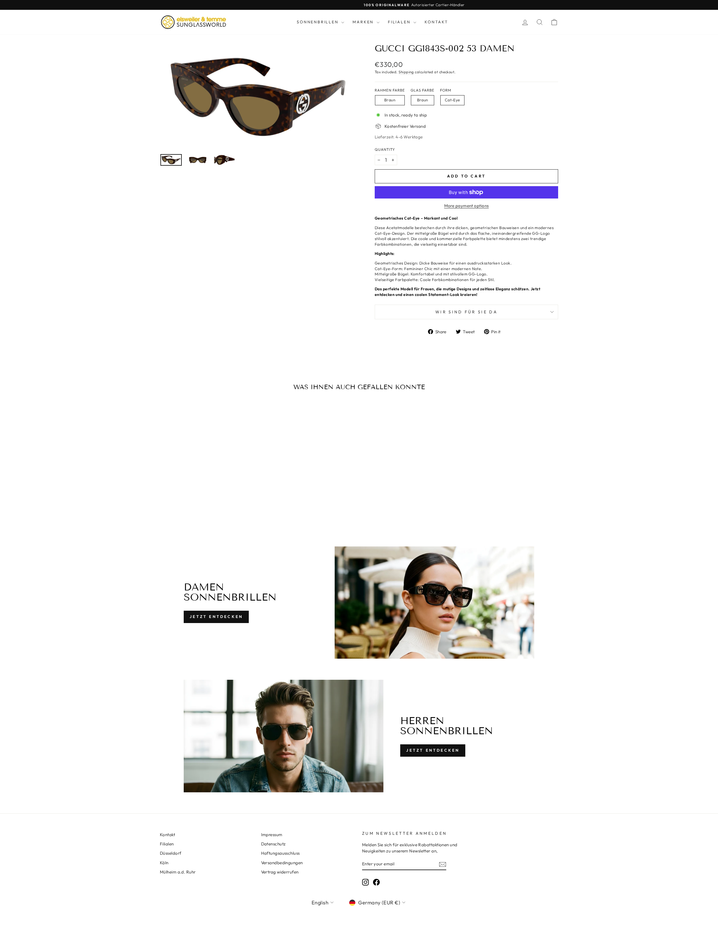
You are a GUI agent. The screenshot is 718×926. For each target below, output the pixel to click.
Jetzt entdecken (216, 616)
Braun (389, 99)
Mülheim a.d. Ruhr (178, 872)
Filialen (400, 21)
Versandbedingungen (282, 862)
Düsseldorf (170, 853)
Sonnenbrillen (318, 21)
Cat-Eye (452, 99)
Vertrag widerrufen (280, 872)
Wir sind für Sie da (466, 311)
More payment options (466, 205)
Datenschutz (273, 844)
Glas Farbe (422, 90)
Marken (364, 21)
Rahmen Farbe (390, 90)
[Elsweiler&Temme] (193, 22)
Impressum (271, 834)
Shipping (406, 72)
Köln (164, 862)
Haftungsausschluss (280, 853)
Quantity (385, 149)
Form (445, 90)
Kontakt (436, 21)
